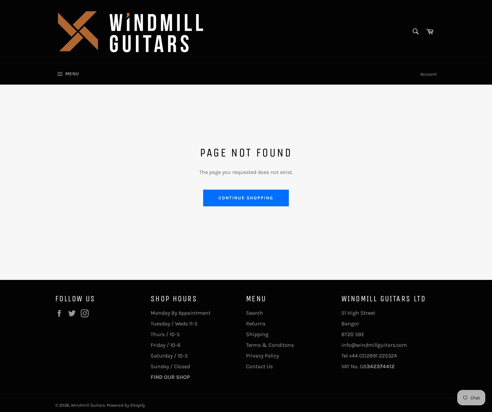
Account (428, 74)
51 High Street (358, 313)
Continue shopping (246, 197)
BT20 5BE (352, 334)
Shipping (257, 334)
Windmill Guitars (88, 405)
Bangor (350, 323)
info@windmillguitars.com (374, 345)
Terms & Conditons (270, 345)
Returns (255, 323)
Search (254, 313)
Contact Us (259, 366)
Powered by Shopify (126, 405)
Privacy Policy (262, 355)
